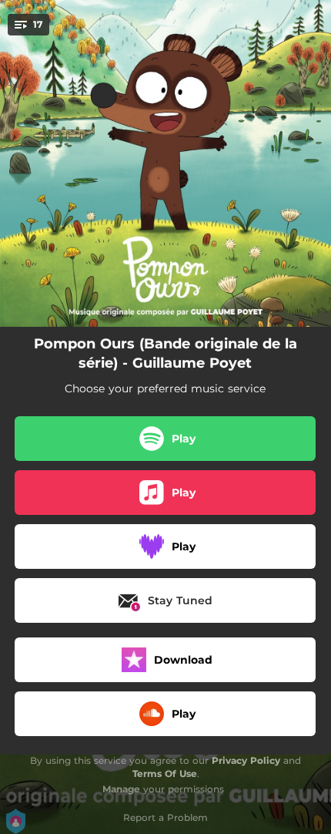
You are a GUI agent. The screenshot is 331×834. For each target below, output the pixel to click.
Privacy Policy (246, 760)
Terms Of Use (164, 773)
